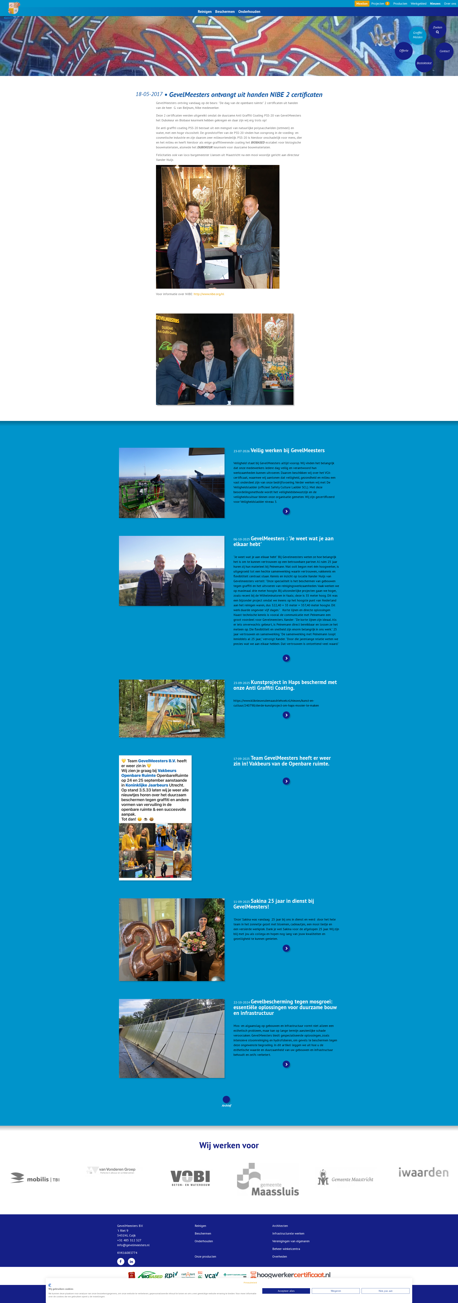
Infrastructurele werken (288, 1233)
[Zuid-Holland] (268, 1178)
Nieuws (435, 3)
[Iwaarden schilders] (190, 1171)
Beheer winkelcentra (286, 1249)
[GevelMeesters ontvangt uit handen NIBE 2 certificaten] (224, 359)
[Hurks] (423, 1178)
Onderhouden (249, 11)
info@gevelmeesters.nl (133, 1245)
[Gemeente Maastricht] (112, 1178)
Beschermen (225, 11)
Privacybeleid (250, 1282)
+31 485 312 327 (129, 1240)
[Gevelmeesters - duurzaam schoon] (13, 10)
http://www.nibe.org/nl (209, 294)
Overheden (279, 1256)
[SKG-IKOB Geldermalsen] (346, 1179)
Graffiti (417, 35)
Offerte (403, 50)
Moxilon (362, 3)
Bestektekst (424, 63)
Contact (445, 51)
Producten (400, 3)
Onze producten (205, 1256)
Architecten (280, 1226)
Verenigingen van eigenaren (291, 1241)
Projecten (379, 3)
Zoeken (437, 27)
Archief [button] (226, 1105)
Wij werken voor (229, 1145)
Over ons (450, 3)
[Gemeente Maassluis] (34, 1179)
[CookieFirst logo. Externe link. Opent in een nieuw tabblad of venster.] (49, 1285)
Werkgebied (419, 3)
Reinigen (205, 11)
